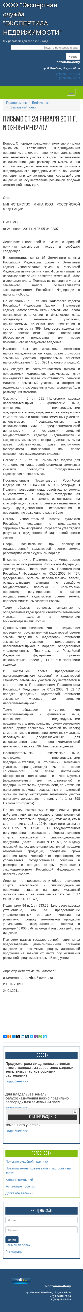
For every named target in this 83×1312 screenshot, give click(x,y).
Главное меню (17, 102)
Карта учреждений (19, 1179)
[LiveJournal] (27, 1036)
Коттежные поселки (20, 1186)
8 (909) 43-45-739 (68, 78)
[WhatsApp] (40, 1036)
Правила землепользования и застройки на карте (38, 1170)
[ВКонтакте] (5, 1036)
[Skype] (45, 1036)
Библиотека (41, 102)
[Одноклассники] (9, 1036)
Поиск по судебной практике (26, 1161)
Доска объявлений (19, 1193)
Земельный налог (23, 107)
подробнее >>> (16, 1081)
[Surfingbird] (31, 1036)
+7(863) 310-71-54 (68, 74)
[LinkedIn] (22, 1036)
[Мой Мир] (14, 1036)
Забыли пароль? (17, 1245)
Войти (12, 1240)
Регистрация (14, 1251)
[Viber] (36, 1036)
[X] (18, 1036)
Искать (72, 56)
